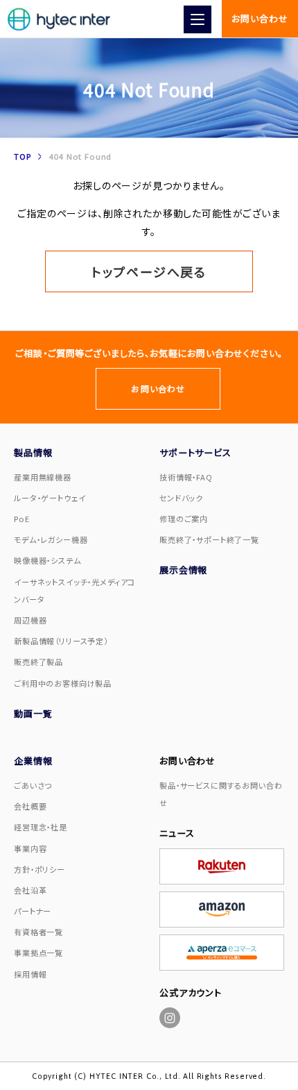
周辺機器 (30, 620)
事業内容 (30, 848)
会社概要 (30, 806)
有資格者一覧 (38, 931)
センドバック (181, 497)
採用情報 (30, 974)
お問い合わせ (259, 18)
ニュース (176, 832)
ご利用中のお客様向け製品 (63, 683)
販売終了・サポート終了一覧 (209, 539)
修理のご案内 (183, 518)
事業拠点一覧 (38, 952)
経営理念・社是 (40, 826)
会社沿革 (30, 890)
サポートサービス (195, 452)
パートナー (32, 910)
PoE (22, 518)
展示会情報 (183, 569)
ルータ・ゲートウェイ (49, 497)
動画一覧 (33, 713)
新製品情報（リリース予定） (61, 640)
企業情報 (33, 760)
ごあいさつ (33, 785)
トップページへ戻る (149, 271)
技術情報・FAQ (186, 477)
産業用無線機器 (42, 477)
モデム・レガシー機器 (50, 539)
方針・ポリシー (39, 869)
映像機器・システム (47, 560)
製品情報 (33, 452)
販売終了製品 (38, 661)
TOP (22, 156)
